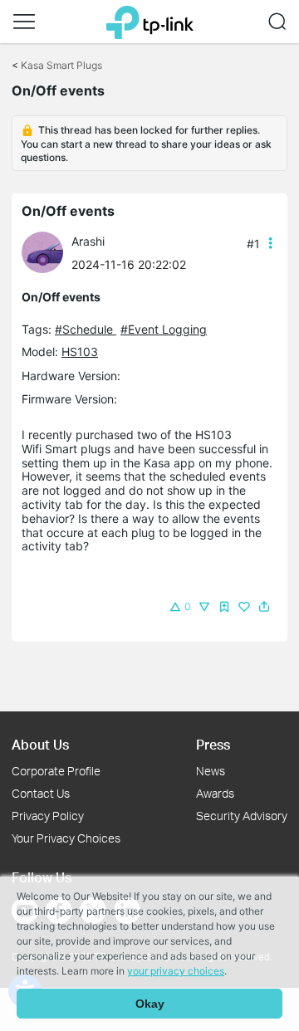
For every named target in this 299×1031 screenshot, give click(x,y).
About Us (40, 744)
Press (213, 744)
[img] (224, 606)
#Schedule (85, 329)
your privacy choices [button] (175, 971)
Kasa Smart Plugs (61, 65)
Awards (215, 793)
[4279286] (46, 251)
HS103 (79, 351)
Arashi (88, 241)
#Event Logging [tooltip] (163, 329)
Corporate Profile (56, 771)
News (210, 771)
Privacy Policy (48, 816)
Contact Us (41, 793)
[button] (24, 21)
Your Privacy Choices (66, 838)
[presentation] (42, 252)
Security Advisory (241, 816)
